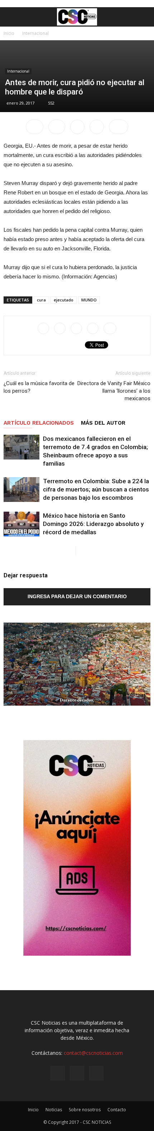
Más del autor (103, 423)
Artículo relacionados (39, 423)
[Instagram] (77, 1073)
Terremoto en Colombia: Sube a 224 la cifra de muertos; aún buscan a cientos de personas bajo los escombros (96, 489)
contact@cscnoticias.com (93, 1052)
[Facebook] (57, 1073)
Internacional (35, 33)
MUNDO (89, 300)
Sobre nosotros (85, 1110)
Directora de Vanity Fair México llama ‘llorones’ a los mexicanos (113, 391)
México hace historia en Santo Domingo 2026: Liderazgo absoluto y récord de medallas (93, 524)
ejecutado (63, 300)
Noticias (53, 1110)
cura (41, 300)
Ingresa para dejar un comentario (77, 596)
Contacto (116, 1110)
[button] (144, 17)
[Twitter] (96, 1073)
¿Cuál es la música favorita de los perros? (39, 387)
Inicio (9, 33)
